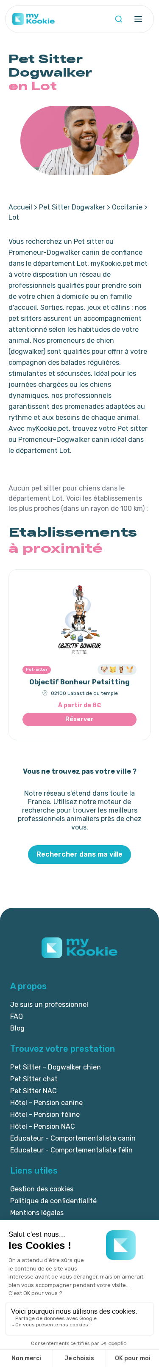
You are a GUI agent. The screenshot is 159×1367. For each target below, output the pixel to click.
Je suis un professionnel (49, 1004)
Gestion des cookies (41, 1189)
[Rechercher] (118, 19)
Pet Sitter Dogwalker (72, 207)
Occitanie (127, 207)
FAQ (16, 1016)
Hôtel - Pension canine (46, 1103)
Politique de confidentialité (53, 1201)
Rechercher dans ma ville (79, 854)
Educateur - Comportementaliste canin (73, 1138)
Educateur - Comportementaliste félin (71, 1150)
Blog (17, 1028)
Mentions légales (37, 1213)
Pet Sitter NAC (33, 1091)
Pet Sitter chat (34, 1079)
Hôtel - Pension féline (45, 1115)
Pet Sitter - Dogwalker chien (55, 1067)
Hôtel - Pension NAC (42, 1126)
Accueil (20, 207)
